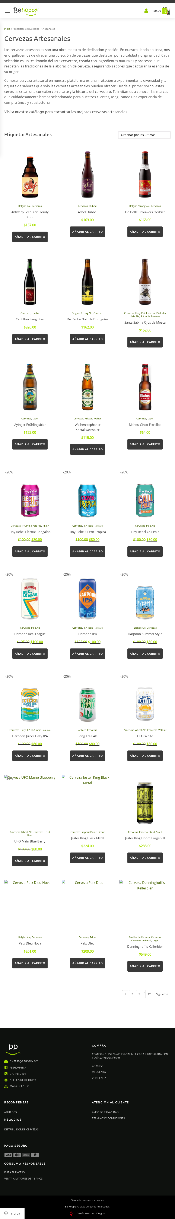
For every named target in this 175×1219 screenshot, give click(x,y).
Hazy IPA (140, 313)
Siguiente (162, 994)
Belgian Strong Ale (139, 205)
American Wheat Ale (135, 729)
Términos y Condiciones (108, 1118)
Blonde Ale (140, 627)
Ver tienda (99, 1078)
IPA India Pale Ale (150, 316)
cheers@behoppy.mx (24, 1061)
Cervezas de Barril (141, 940)
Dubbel (93, 205)
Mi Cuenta (99, 1072)
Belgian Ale (24, 205)
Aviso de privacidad (105, 1112)
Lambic (35, 313)
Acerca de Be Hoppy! (23, 1080)
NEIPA (45, 525)
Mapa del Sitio (19, 1086)
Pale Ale (150, 525)
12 (149, 994)
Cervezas (37, 205)
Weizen (98, 418)
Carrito (97, 1065)
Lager (35, 418)
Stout (102, 832)
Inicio (7, 29)
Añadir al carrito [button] (30, 237)
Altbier (82, 729)
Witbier (162, 729)
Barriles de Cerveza (139, 937)
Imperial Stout (89, 832)
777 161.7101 (18, 1074)
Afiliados (10, 1112)
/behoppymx (18, 1067)
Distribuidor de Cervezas (21, 1129)
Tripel (93, 937)
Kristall (88, 418)
